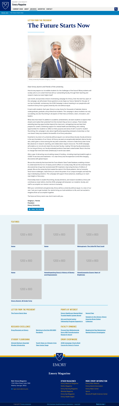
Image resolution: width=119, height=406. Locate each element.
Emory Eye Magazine (67, 394)
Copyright (77, 404)
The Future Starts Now (19, 313)
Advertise (41, 9)
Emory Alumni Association (94, 386)
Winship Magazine (67, 391)
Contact (49, 9)
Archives (33, 9)
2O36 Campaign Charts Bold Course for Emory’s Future (70, 344)
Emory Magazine (19, 4)
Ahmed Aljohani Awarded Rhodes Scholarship (20, 344)
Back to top (100, 404)
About (26, 9)
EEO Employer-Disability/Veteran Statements (60, 404)
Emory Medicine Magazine (69, 383)
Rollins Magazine (66, 386)
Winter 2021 (4, 13)
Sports (88, 391)
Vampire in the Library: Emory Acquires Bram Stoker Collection (96, 319)
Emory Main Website (92, 383)
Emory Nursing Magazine (69, 389)
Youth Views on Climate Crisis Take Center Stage (46, 344)
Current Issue (18, 9)
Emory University (26, 404)
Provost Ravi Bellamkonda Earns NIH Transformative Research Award (70, 332)
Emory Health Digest (67, 397)
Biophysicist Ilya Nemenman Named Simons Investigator (96, 331)
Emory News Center (92, 389)
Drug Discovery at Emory (19, 330)
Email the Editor (37, 209)
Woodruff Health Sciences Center (97, 394)
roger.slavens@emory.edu (20, 389)
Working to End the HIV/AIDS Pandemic (46, 331)
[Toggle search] (116, 9)
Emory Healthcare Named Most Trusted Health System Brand (71, 314)
